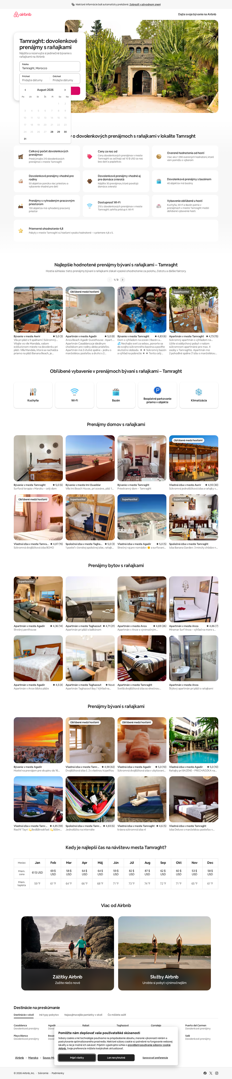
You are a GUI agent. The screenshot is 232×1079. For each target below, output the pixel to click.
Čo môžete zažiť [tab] (117, 1014)
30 (65, 131)
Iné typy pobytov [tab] (49, 1014)
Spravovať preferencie (155, 1057)
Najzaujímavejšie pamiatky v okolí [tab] (83, 1014)
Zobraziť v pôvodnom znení (145, 4)
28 (51, 131)
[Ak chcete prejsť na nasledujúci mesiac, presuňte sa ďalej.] (65, 90)
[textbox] (34, 80)
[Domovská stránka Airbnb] (22, 14)
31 (25, 138)
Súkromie (43, 1073)
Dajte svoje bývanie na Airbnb (197, 14)
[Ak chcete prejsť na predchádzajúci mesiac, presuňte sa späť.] (25, 90)
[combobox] (49, 68)
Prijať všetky (77, 1057)
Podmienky (58, 1073)
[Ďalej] (122, 279)
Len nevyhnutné (116, 1057)
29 (58, 131)
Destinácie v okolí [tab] (24, 1014)
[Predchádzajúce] (109, 279)
